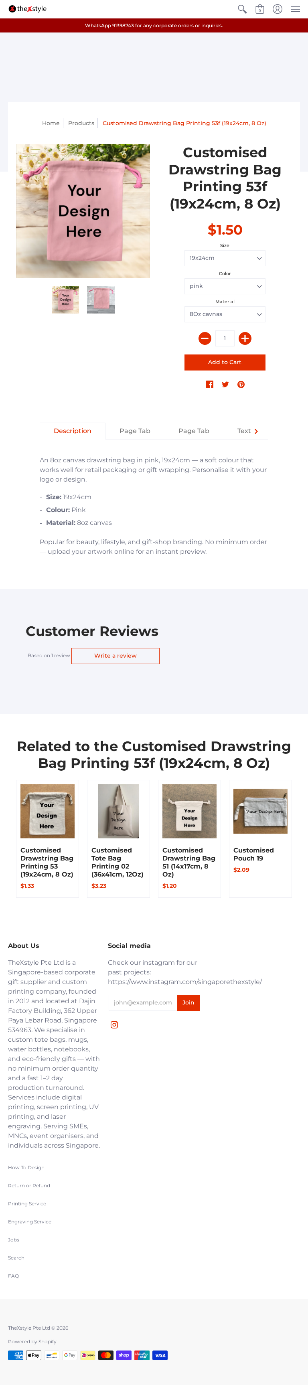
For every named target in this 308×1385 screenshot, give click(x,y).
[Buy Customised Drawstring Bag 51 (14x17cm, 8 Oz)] (189, 811)
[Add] (245, 338)
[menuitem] (242, 9)
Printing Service (27, 1204)
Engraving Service (29, 1222)
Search (16, 1258)
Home (51, 123)
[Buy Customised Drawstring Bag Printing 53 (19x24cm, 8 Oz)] (47, 811)
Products (81, 123)
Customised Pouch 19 (253, 854)
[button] (242, 9)
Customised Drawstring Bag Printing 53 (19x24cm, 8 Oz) (46, 862)
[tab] (72, 431)
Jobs (13, 1240)
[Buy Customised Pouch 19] (260, 811)
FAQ (13, 1276)
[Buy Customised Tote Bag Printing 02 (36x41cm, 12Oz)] (118, 811)
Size (224, 245)
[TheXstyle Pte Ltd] (27, 9)
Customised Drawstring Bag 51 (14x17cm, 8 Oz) (188, 862)
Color (225, 273)
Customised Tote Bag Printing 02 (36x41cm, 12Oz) (117, 862)
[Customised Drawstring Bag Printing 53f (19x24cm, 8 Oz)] (65, 300)
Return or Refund (29, 1186)
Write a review (115, 655)
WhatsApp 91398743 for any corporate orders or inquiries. (154, 25)
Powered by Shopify (32, 1341)
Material (225, 301)
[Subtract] (205, 338)
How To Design (26, 1167)
